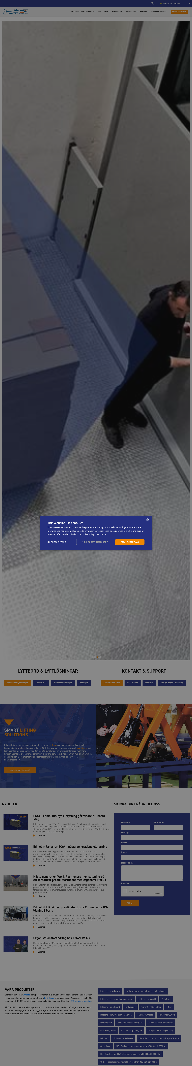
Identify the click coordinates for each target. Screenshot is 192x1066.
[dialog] (96, 533)
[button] (57, 542)
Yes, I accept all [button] (130, 542)
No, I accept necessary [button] (95, 542)
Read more (100, 534)
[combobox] (147, 519)
